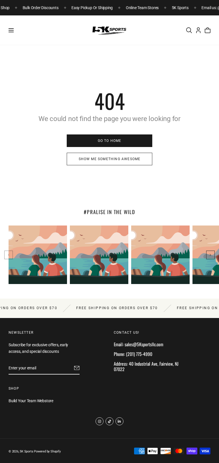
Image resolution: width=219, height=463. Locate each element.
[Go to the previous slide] (8, 255)
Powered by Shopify (47, 451)
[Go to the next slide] (210, 255)
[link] (109, 140)
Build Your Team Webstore (31, 401)
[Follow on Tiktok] (109, 421)
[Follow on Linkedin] (119, 421)
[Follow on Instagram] (100, 421)
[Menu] (11, 30)
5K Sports (26, 451)
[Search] (189, 30)
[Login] (198, 30)
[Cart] (207, 30)
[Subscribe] (77, 368)
